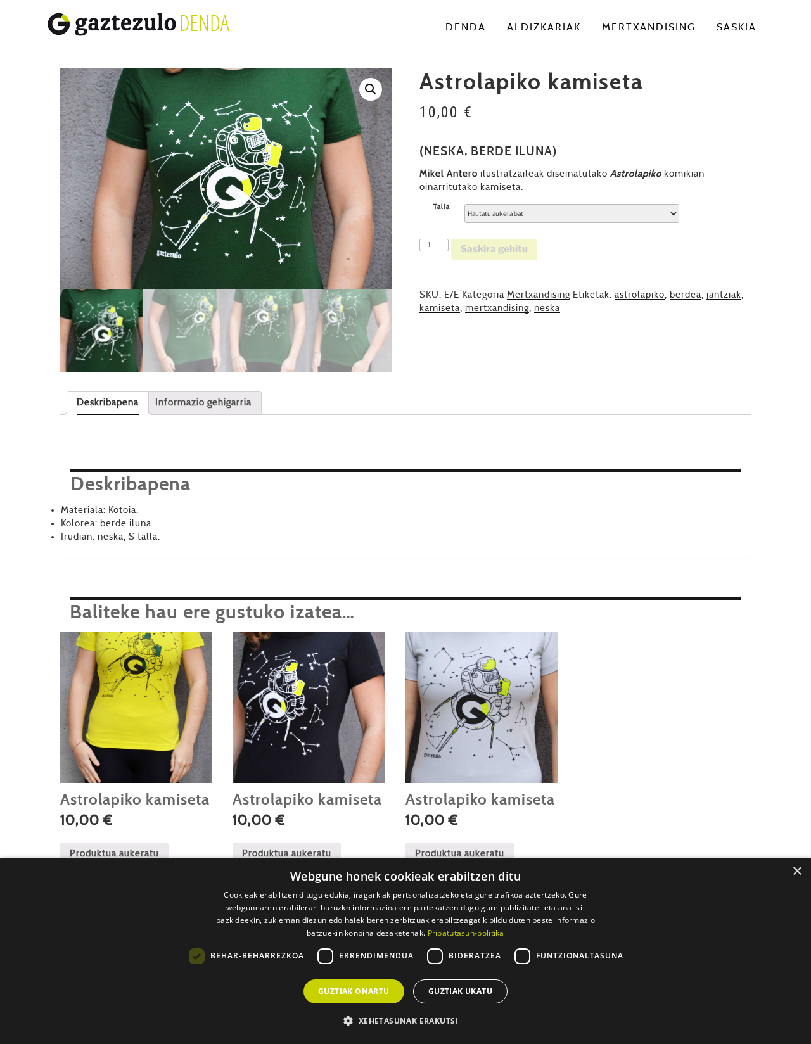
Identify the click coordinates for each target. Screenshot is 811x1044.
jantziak (723, 295)
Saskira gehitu (494, 249)
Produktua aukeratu (114, 853)
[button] (370, 89)
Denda (465, 27)
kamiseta (439, 308)
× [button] (796, 871)
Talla (441, 206)
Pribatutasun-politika (466, 932)
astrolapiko (640, 295)
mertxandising (497, 308)
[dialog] (405, 951)
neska (547, 308)
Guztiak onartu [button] (354, 991)
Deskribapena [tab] (108, 402)
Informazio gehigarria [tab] (203, 402)
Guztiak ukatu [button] (460, 991)
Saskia (737, 27)
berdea (685, 295)
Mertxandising (649, 27)
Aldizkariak (544, 27)
